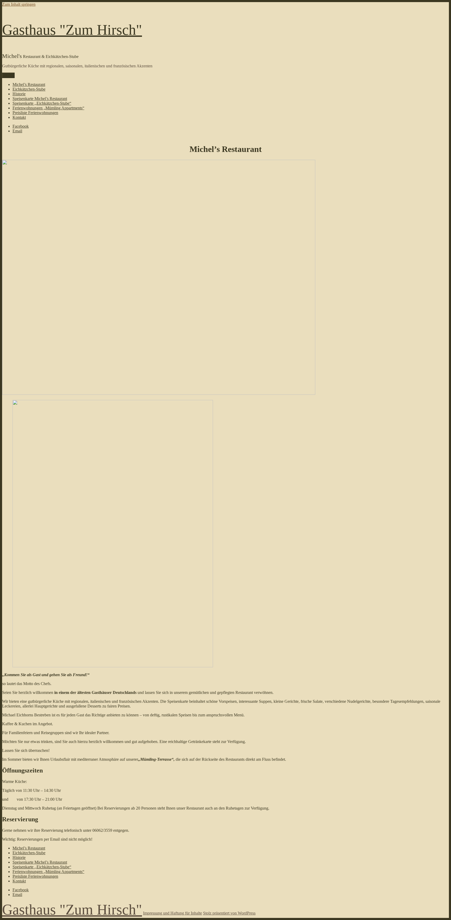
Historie (19, 94)
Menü (8, 75)
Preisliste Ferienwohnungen (35, 112)
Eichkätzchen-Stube (29, 89)
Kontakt (19, 117)
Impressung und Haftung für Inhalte (172, 913)
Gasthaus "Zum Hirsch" (72, 30)
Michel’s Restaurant (29, 84)
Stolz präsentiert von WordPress (229, 913)
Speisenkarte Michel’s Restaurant (40, 98)
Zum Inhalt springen (18, 4)
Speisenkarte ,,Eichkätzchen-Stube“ (42, 103)
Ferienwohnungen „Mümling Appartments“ (48, 108)
